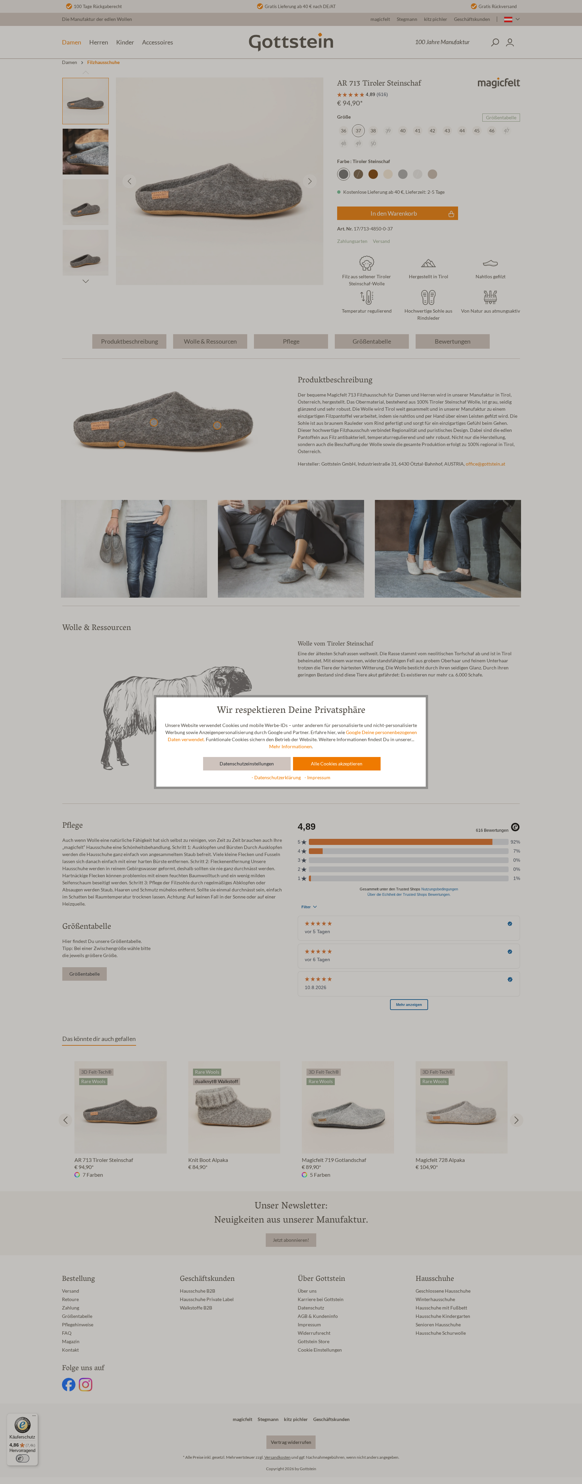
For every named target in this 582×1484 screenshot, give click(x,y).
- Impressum (317, 777)
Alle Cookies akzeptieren (336, 763)
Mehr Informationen (290, 746)
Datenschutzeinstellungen (247, 763)
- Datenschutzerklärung (277, 777)
